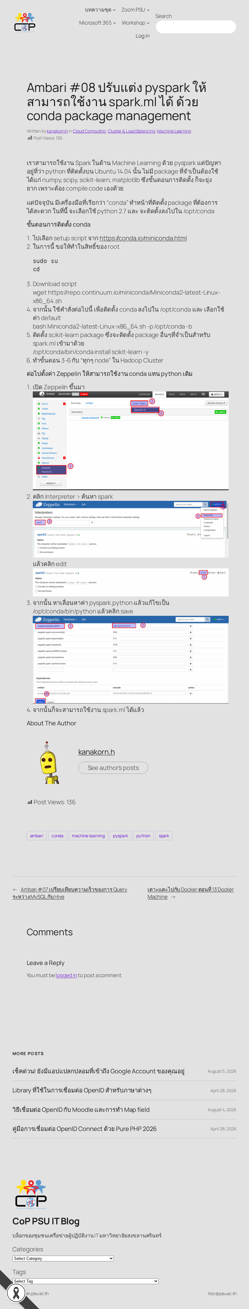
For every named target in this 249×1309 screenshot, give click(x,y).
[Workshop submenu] (148, 22)
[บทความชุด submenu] (114, 9)
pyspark (120, 835)
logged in (66, 975)
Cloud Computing (89, 131)
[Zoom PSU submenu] (148, 9)
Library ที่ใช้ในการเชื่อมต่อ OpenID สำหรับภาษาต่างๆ (82, 1090)
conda (58, 835)
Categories (27, 1249)
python (143, 835)
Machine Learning (174, 131)
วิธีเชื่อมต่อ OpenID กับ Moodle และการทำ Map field (81, 1109)
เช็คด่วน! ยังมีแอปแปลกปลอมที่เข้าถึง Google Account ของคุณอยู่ (98, 1071)
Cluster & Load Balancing (131, 131)
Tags (19, 1272)
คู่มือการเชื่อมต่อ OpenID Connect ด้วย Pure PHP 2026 (84, 1128)
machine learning (88, 835)
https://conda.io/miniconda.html (143, 238)
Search (163, 15)
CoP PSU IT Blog (46, 1221)
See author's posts (113, 768)
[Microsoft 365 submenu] (114, 22)
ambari (36, 835)
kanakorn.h (57, 131)
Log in (142, 35)
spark (164, 835)
